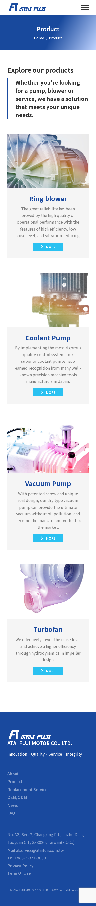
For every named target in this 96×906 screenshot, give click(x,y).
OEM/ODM (17, 797)
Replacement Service (27, 789)
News (12, 805)
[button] (48, 247)
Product (14, 781)
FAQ (11, 813)
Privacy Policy (20, 866)
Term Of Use (19, 873)
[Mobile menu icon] (85, 7)
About (13, 773)
